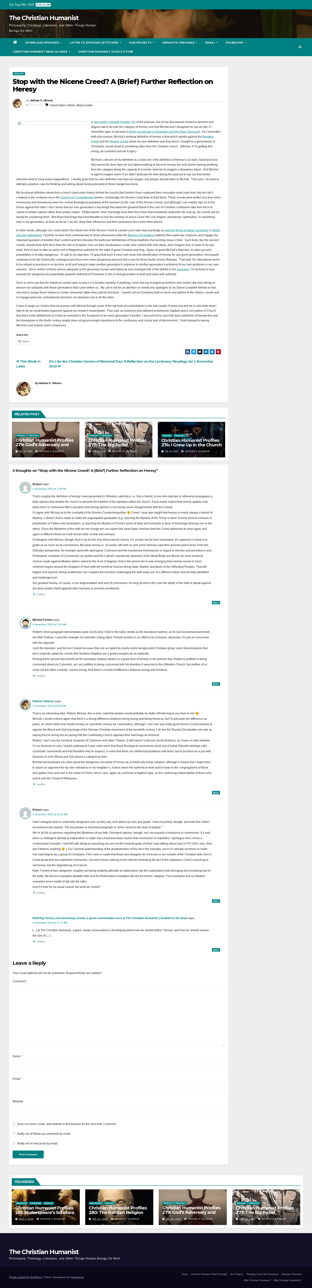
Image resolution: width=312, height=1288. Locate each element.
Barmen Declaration (141, 235)
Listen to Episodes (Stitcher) (94, 42)
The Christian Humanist (44, 18)
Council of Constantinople (77, 197)
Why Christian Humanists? (288, 1280)
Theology (19, 74)
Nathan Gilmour (43, 701)
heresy (71, 104)
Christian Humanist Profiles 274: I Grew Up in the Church (191, 442)
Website (18, 1101)
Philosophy (96, 1203)
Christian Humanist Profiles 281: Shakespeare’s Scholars (44, 1210)
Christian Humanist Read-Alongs (40, 51)
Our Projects (141, 42)
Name (17, 1056)
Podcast (21, 435)
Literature (35, 1203)
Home (185, 1274)
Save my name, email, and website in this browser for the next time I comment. (67, 1123)
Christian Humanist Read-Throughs (209, 1274)
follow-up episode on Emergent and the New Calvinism (163, 131)
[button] (300, 47)
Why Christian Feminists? (257, 1280)
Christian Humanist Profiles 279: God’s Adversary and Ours (44, 445)
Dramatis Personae (178, 42)
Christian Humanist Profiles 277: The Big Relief (117, 442)
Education (21, 1203)
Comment (20, 981)
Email (17, 1078)
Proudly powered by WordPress (26, 1277)
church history (58, 104)
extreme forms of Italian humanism (187, 230)
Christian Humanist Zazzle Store (105, 51)
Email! (210, 42)
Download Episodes (42, 42)
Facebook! (235, 42)
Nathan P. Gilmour (41, 100)
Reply (216, 603)
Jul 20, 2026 (173, 1219)
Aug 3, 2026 (26, 1219)
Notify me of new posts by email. (37, 1143)
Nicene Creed (84, 104)
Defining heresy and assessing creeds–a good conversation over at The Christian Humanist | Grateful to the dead (109, 918)
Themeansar (77, 1277)
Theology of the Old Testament (262, 1274)
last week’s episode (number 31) (115, 122)
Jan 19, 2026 (247, 1219)
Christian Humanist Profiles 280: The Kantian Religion (118, 1210)
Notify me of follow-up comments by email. (44, 1133)
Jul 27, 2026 (100, 1219)
